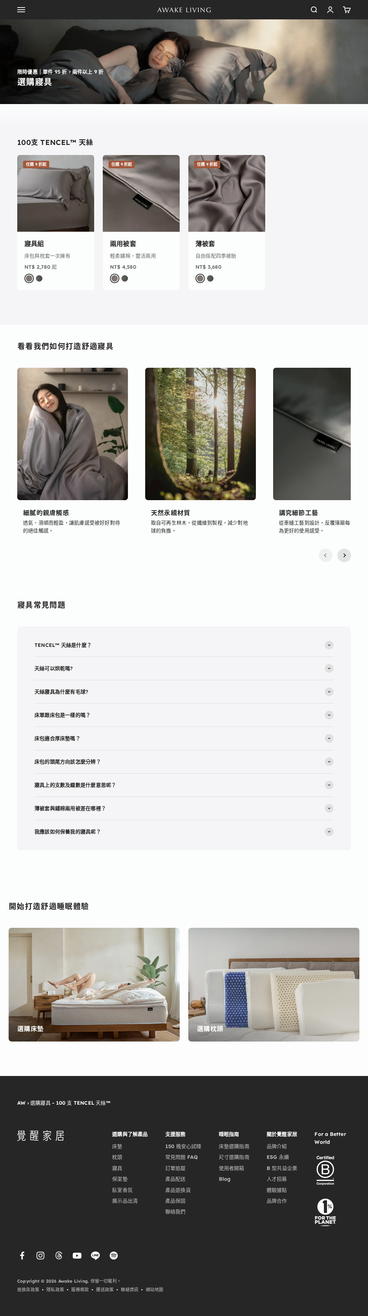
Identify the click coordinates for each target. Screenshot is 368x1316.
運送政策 (105, 1289)
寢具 (117, 1168)
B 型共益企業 (282, 1168)
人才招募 (277, 1179)
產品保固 (175, 1201)
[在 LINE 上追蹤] (95, 1255)
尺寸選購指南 (234, 1157)
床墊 (117, 1146)
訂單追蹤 (175, 1168)
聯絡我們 (175, 1211)
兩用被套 (123, 244)
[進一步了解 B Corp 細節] (325, 1171)
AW (21, 1103)
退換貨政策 (28, 1289)
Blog (225, 1179)
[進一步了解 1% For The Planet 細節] (325, 1211)
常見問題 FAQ (181, 1157)
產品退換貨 (178, 1190)
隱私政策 (55, 1289)
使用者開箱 (231, 1168)
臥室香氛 (122, 1190)
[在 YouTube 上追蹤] (77, 1255)
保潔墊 (120, 1179)
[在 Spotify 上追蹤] (114, 1255)
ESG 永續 (278, 1157)
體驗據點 (277, 1190)
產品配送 (175, 1179)
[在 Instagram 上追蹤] (40, 1255)
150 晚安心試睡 (183, 1146)
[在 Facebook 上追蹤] (22, 1255)
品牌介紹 (277, 1146)
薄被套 (205, 244)
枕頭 (117, 1157)
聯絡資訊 (129, 1289)
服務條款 (80, 1289)
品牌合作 (277, 1201)
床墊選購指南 (234, 1146)
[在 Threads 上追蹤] (59, 1255)
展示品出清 (125, 1201)
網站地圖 (155, 1289)
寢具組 (34, 244)
